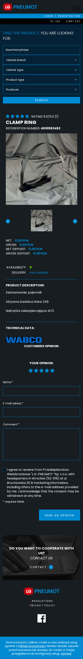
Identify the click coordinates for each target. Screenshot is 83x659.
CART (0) (73, 21)
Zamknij (66, 654)
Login (48, 16)
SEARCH (41, 100)
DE (58, 21)
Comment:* (11, 424)
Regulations (42, 601)
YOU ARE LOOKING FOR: (38, 35)
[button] (75, 221)
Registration (69, 16)
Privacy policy (42, 605)
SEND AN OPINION (60, 515)
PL (52, 21)
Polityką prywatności (32, 646)
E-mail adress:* (13, 403)
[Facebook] (41, 618)
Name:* (8, 382)
